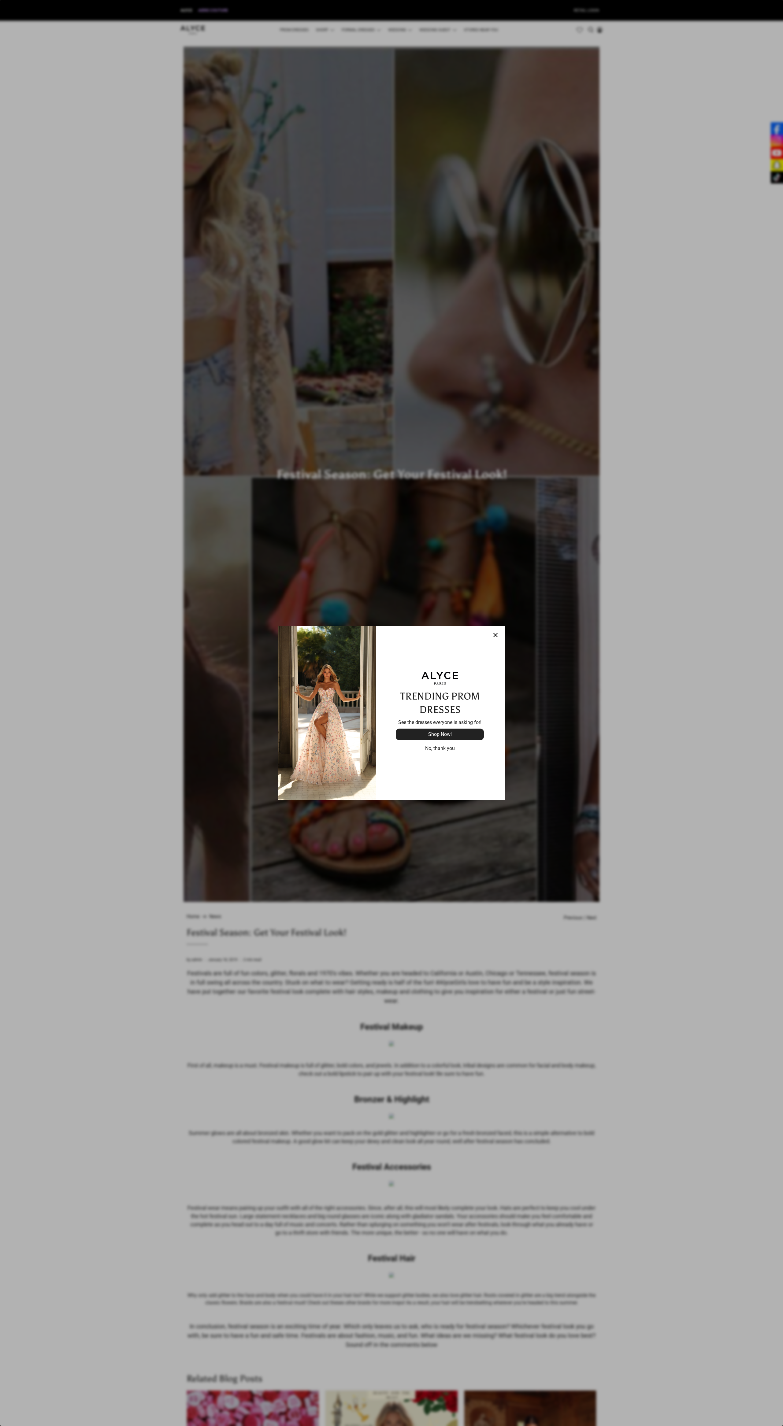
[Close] (495, 635)
